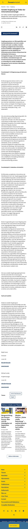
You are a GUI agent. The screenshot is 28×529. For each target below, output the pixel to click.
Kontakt (3, 499)
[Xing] (4, 511)
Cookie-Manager (12, 521)
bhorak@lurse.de (5, 362)
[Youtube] (15, 511)
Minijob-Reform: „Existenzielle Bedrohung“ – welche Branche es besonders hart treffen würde (20, 422)
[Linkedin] (7, 511)
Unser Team (4, 496)
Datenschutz (4, 521)
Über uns (3, 493)
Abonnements (5, 478)
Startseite (3, 6)
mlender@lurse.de (6, 383)
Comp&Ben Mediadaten (8, 505)
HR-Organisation (19, 412)
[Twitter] (11, 511)
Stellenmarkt (5, 490)
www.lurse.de (5, 366)
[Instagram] (19, 511)
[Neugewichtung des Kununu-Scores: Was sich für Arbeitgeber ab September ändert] (7, 411)
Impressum (19, 521)
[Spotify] (23, 511)
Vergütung (12, 6)
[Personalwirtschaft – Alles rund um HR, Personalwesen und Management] (14, 2)
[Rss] (14, 515)
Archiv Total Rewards (16, 393)
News (8, 6)
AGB (24, 521)
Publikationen (5, 484)
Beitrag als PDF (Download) (9, 33)
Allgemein (4, 412)
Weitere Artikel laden (14, 456)
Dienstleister (5, 487)
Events (3, 481)
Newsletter (4, 475)
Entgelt (12, 397)
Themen (3, 472)
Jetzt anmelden (13, 525)
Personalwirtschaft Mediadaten (10, 502)
